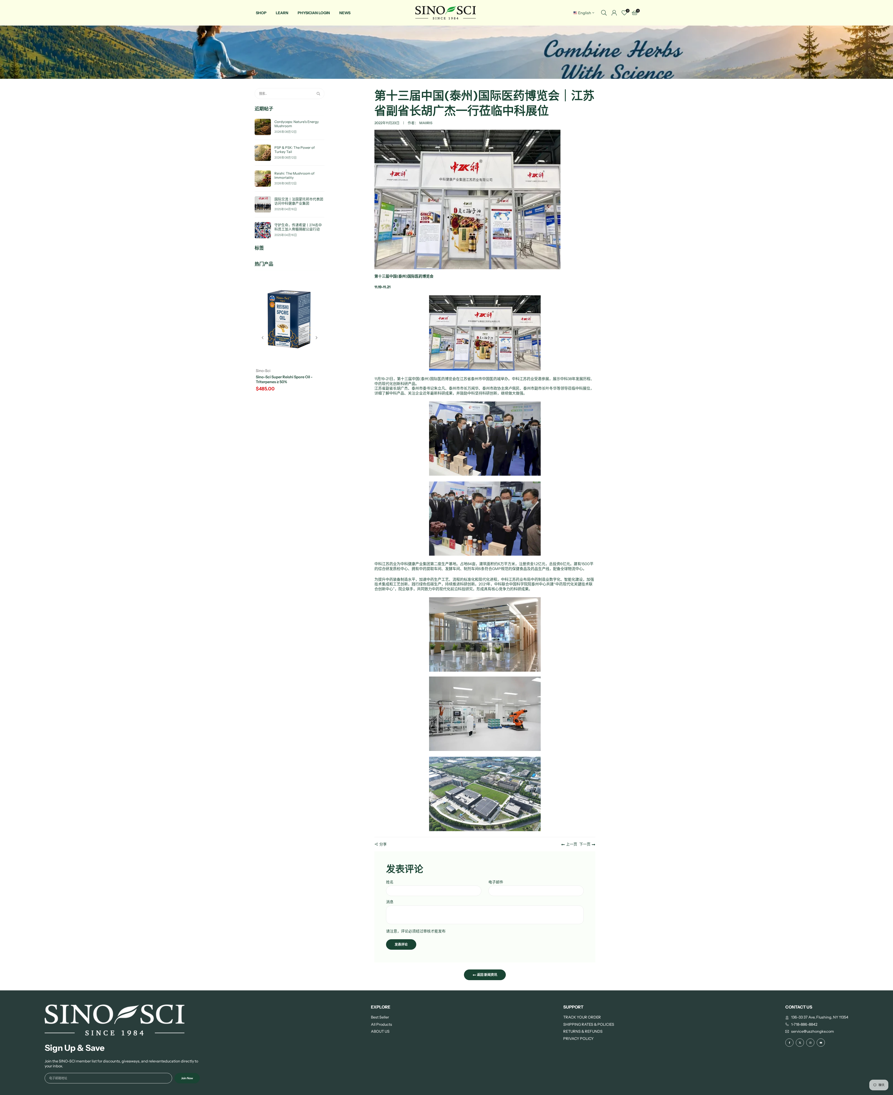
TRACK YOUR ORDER (582, 1017)
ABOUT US (380, 1031)
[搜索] (604, 13)
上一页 (571, 844)
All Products (381, 1024)
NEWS (344, 12)
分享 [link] (383, 844)
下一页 (584, 844)
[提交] (319, 93)
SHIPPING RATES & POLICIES (588, 1024)
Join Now (187, 1078)
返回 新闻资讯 (486, 974)
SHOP (261, 12)
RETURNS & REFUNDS (583, 1031)
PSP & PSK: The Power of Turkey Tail (294, 150)
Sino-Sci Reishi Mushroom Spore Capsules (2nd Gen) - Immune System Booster (289, 382)
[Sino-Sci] (445, 12)
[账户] (614, 13)
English (584, 12)
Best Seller (380, 1017)
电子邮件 (495, 882)
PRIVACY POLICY (578, 1038)
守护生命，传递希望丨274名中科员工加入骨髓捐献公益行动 (298, 227)
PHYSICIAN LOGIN (314, 12)
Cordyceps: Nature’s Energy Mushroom (296, 124)
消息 (389, 901)
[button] (316, 337)
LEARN (282, 12)
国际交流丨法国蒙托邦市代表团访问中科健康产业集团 (298, 201)
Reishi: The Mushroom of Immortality (294, 176)
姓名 (389, 882)
